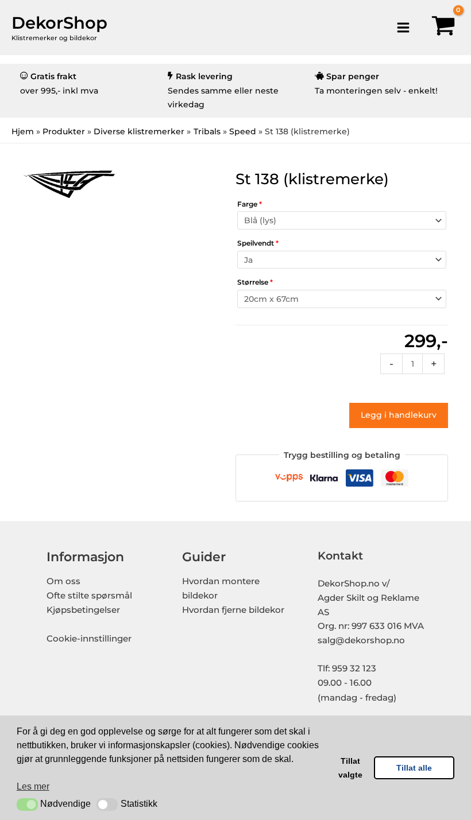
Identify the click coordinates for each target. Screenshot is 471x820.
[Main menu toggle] (403, 27)
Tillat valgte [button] (350, 767)
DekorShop (59, 23)
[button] (27, 804)
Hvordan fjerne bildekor (233, 610)
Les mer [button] (33, 786)
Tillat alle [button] (414, 767)
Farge (249, 204)
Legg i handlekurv (399, 414)
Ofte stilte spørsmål (89, 595)
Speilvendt (258, 243)
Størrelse (255, 282)
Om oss (63, 581)
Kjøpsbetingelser (83, 610)
